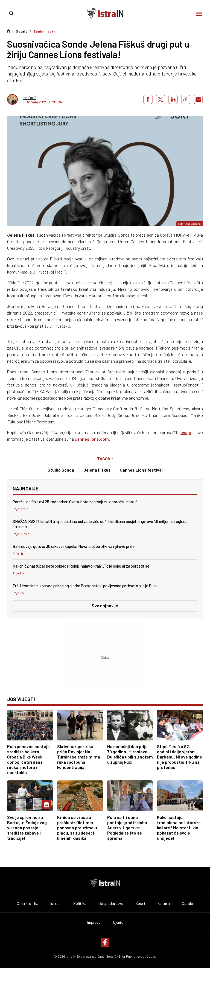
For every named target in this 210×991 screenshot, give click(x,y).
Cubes (151, 956)
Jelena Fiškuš (96, 469)
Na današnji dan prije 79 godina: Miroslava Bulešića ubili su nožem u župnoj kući (130, 754)
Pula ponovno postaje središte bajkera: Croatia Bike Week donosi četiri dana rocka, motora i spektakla (28, 759)
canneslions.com (92, 438)
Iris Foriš (29, 97)
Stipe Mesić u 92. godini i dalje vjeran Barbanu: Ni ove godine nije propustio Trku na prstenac (179, 757)
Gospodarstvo (110, 903)
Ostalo (22, 31)
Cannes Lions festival (141, 469)
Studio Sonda (61, 469)
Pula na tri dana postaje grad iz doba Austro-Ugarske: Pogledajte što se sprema (127, 828)
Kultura (164, 903)
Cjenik (118, 922)
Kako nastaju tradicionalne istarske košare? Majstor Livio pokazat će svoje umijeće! (179, 828)
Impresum (95, 922)
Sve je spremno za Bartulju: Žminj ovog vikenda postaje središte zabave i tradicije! (27, 828)
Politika (79, 903)
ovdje (185, 432)
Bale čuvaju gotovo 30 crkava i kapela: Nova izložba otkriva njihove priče (74, 546)
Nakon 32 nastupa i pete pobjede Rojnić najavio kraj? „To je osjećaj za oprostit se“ (82, 565)
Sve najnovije (105, 605)
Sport (140, 903)
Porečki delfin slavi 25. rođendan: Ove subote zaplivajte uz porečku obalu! (75, 501)
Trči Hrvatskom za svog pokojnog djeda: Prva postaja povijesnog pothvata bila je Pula (84, 585)
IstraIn (55, 903)
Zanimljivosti (45, 31)
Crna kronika (27, 903)
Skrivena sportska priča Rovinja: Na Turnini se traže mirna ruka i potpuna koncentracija (78, 757)
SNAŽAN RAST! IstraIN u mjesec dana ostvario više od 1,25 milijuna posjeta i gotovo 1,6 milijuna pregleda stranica (100, 524)
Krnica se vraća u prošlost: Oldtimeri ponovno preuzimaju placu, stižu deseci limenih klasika (77, 828)
